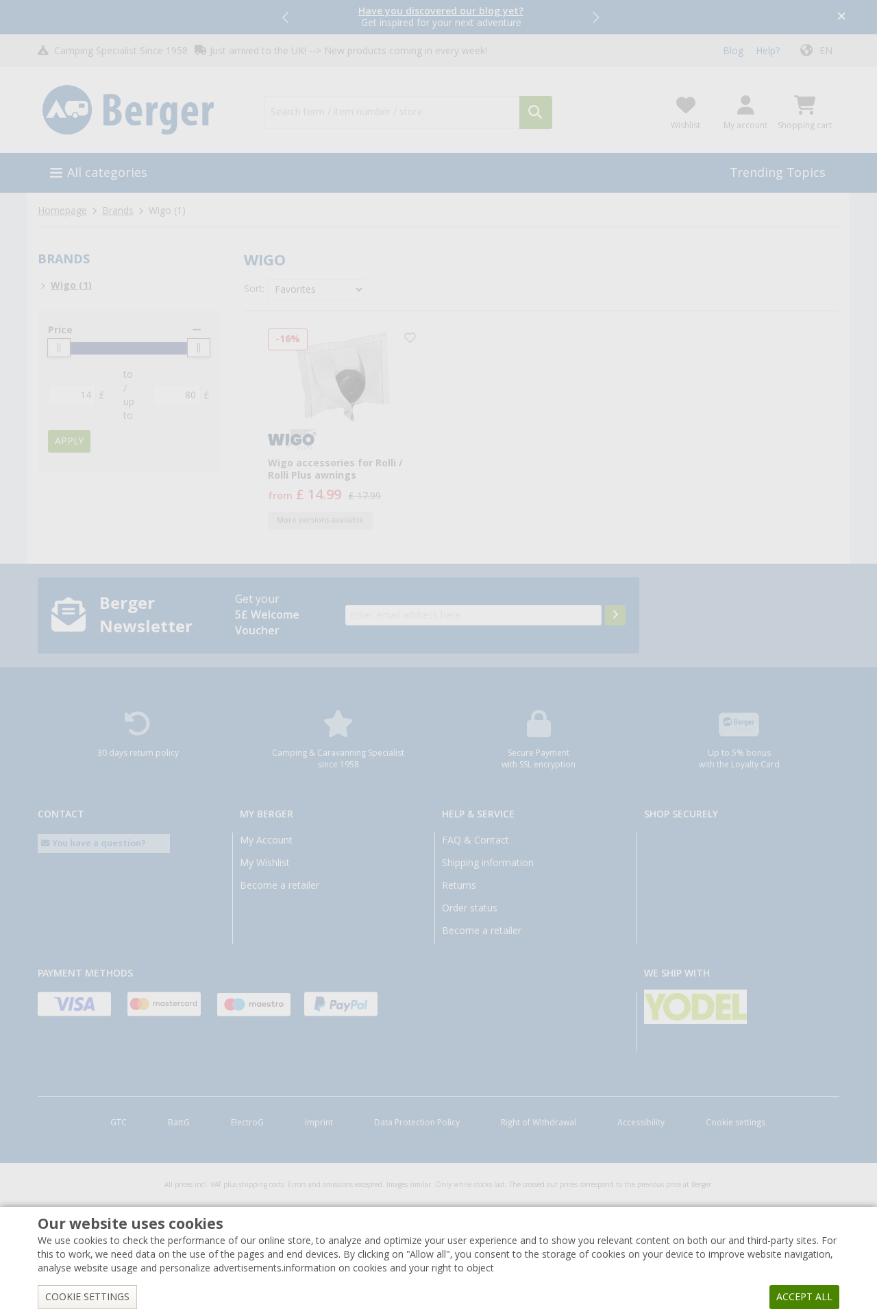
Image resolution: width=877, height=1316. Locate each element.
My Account (266, 840)
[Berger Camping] (142, 110)
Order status (469, 907)
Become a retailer (279, 885)
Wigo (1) (71, 285)
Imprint (319, 1122)
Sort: (254, 288)
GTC (118, 1122)
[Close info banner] (841, 17)
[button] (286, 17)
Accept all (804, 1296)
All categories (107, 172)
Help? (768, 50)
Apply (69, 440)
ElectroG (247, 1122)
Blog (733, 50)
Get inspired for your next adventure (440, 16)
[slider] (59, 347)
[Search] (535, 112)
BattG (179, 1122)
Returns (459, 885)
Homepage (62, 210)
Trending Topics (778, 172)
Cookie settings (735, 1122)
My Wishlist (265, 862)
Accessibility (641, 1122)
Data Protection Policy (417, 1122)
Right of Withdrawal (538, 1122)
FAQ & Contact (475, 840)
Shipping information (488, 862)
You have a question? (98, 843)
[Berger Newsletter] (615, 615)
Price (60, 329)
